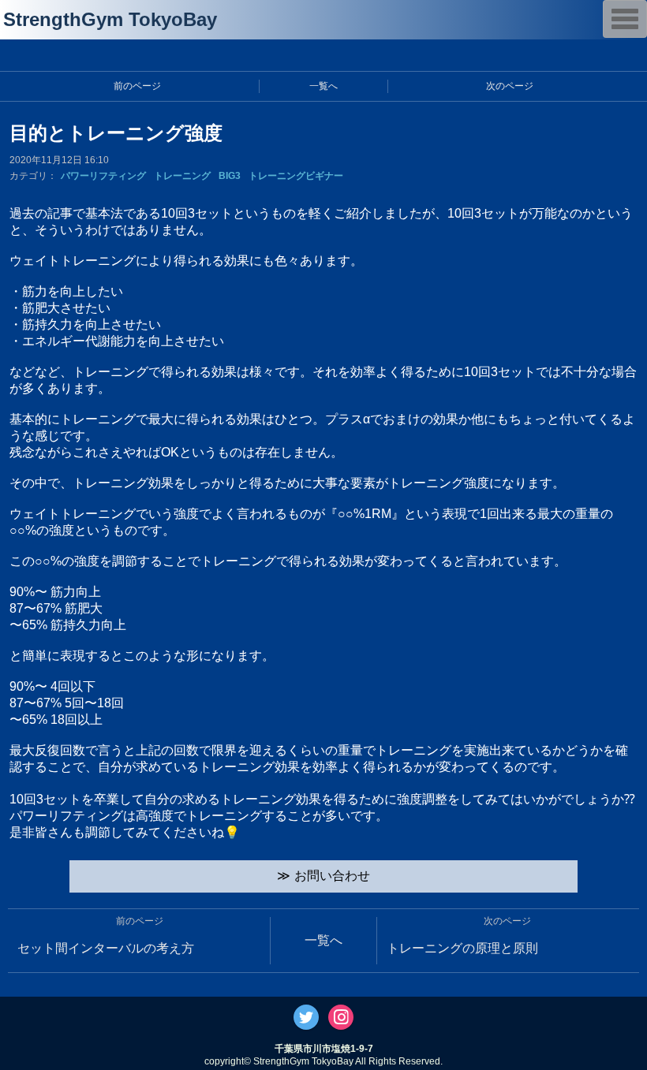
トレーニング (182, 175)
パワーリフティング (103, 175)
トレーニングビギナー (296, 175)
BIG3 (230, 175)
